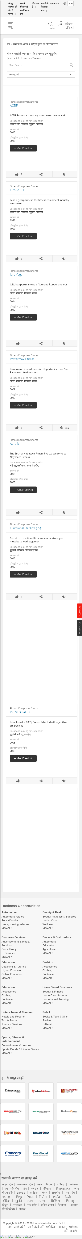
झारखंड (21, 1192)
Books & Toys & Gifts (55, 1016)
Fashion (48, 962)
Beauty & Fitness (53, 991)
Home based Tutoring (56, 999)
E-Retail (47, 1024)
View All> (48, 978)
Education (49, 945)
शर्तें (65, 1231)
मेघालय (30, 1197)
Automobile (49, 941)
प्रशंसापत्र (73, 1227)
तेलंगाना (62, 1205)
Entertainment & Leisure (16, 1045)
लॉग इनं (70, 25)
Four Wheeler (10, 920)
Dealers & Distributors (57, 937)
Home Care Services (55, 995)
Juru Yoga (16, 274)
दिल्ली (67, 1197)
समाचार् (63, 1227)
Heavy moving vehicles (15, 924)
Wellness (48, 924)
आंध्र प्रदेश (7, 1184)
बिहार (49, 1184)
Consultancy (9, 949)
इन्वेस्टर (52, 3)
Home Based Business (57, 987)
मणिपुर (18, 1197)
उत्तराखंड (17, 1205)
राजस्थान (42, 1201)
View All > (7, 928)
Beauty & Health (53, 912)
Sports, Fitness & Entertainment (13, 1039)
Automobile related (13, 916)
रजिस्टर (68, 21)
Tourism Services (12, 1024)
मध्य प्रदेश (70, 1192)
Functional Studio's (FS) (25, 528)
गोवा (25, 1188)
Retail (46, 1012)
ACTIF (14, 105)
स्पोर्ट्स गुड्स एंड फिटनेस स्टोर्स (44, 44)
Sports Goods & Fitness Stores (20, 1049)
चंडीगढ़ (60, 1184)
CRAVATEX (17, 190)
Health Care (50, 920)
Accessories (50, 966)
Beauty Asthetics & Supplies (59, 916)
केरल (44, 1192)
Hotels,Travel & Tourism (17, 1012)
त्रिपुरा (5, 1205)
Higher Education (12, 970)
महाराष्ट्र (6, 1197)
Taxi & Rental (9, 1020)
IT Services (8, 953)
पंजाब (30, 1201)
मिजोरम (43, 1197)
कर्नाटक (34, 1192)
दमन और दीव (12, 1188)
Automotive (9, 912)
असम (39, 1184)
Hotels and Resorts (13, 1016)
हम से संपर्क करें (35, 1227)
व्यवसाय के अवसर (20, 44)
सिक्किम (55, 1201)
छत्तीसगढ (73, 1184)
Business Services (14, 937)
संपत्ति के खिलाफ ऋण (42, 6)
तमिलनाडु (69, 1201)
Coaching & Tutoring (14, 966)
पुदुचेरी (18, 1201)
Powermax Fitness (22, 359)
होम (8, 44)
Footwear (48, 974)
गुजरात (34, 1188)
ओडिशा (6, 1201)
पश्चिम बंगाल (47, 1205)
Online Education (12, 974)
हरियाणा (47, 1188)
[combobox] (41, 65)
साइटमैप (74, 1231)
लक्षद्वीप (56, 1192)
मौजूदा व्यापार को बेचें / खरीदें (12, 6)
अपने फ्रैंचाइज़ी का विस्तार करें (24, 6)
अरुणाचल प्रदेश (25, 1184)
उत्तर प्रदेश (32, 1205)
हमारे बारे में (19, 1227)
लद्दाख (22, 1209)
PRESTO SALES (20, 712)
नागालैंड (56, 1197)
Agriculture (49, 949)
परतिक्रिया (51, 1227)
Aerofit (14, 443)
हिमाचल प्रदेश (63, 1188)
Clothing (47, 970)
